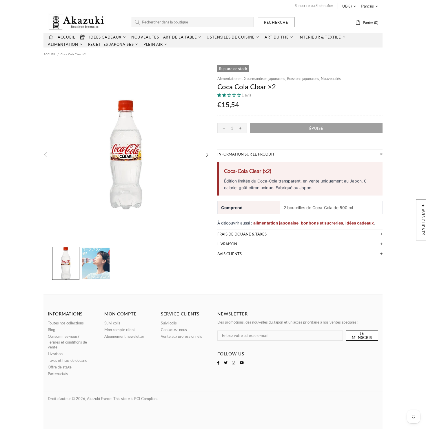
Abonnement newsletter (124, 336)
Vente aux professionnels (181, 336)
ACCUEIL (49, 54)
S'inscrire (302, 5)
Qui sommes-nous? (63, 336)
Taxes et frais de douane (67, 360)
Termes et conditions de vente (67, 344)
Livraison (55, 353)
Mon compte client (119, 329)
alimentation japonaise (275, 222)
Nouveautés (331, 78)
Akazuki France (77, 22)
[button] (229, 95)
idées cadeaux (359, 222)
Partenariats (58, 373)
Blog (51, 329)
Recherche (276, 22)
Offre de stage (60, 367)
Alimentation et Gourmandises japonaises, (251, 78)
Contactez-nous (174, 329)
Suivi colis (112, 323)
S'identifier (324, 5)
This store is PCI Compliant (135, 398)
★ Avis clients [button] (423, 219)
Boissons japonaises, (303, 78)
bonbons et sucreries (322, 222)
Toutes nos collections (66, 323)
